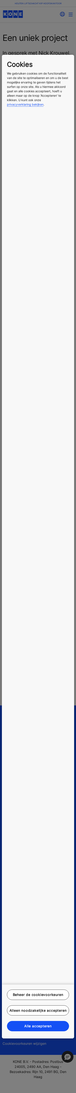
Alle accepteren (38, 1026)
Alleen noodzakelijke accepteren (38, 1010)
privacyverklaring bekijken (25, 104)
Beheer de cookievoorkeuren (38, 995)
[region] (38, 546)
